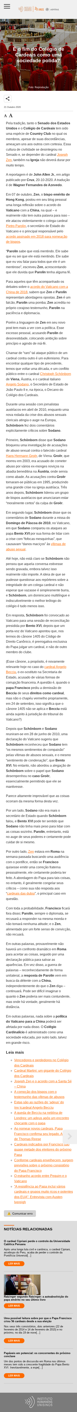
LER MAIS (14, 1263)
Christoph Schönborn (55, 374)
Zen (31, 851)
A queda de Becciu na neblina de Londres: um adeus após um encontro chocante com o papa (41, 1118)
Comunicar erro (20, 1213)
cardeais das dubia (21, 893)
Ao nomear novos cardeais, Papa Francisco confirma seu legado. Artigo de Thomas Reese (41, 1134)
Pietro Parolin (16, 226)
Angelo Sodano (17, 384)
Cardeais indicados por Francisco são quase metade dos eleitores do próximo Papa (42, 1150)
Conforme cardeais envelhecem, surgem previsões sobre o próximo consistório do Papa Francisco (43, 1165)
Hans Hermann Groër (21, 456)
